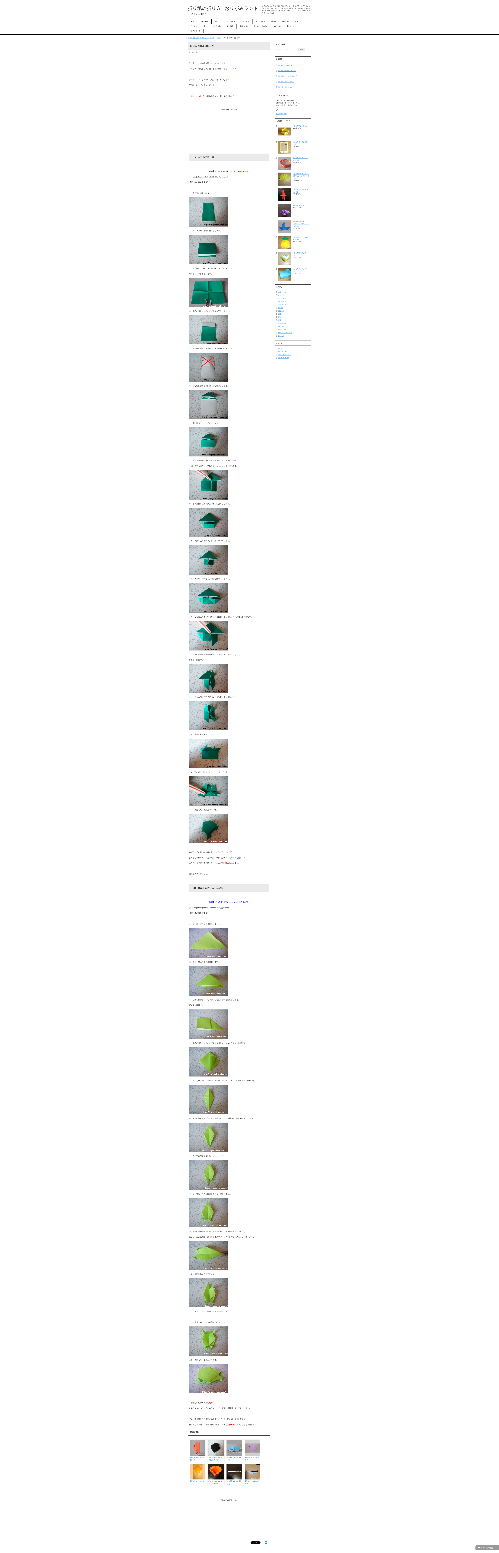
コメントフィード (284, 355)
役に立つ (194, 26)
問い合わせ (291, 26)
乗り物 (273, 21)
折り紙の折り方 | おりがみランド (223, 8)
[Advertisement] (229, 132)
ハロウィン (245, 21)
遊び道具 (230, 26)
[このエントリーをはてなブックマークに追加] (266, 1543)
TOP (192, 21)
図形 (296, 21)
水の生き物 (217, 26)
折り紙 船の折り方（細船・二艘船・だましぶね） (301, 223)
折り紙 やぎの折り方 (285, 87)
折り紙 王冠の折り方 (300, 126)
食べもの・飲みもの (261, 26)
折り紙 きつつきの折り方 (287, 71)
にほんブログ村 (281, 114)
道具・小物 (244, 26)
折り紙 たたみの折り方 (286, 65)
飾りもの (277, 26)
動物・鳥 (285, 21)
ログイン (281, 348)
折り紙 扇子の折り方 (300, 205)
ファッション (260, 21)
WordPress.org (283, 358)
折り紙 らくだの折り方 (286, 82)
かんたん (218, 21)
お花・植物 (204, 21)
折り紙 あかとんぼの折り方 (287, 76)
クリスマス (231, 21)
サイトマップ (195, 31)
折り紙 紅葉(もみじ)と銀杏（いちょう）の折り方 (301, 176)
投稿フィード (283, 351)
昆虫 (205, 26)
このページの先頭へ (488, 1548)
